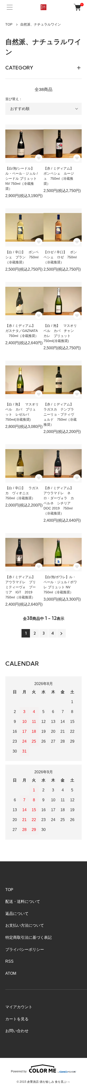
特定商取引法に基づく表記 (28, 937)
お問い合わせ (17, 1031)
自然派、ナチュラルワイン (40, 24)
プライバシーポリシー (24, 949)
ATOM (10, 973)
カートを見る (17, 1019)
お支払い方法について (24, 925)
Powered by (19, 1071)
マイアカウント (18, 1007)
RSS (9, 961)
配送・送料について (22, 901)
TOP (8, 24)
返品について (17, 914)
